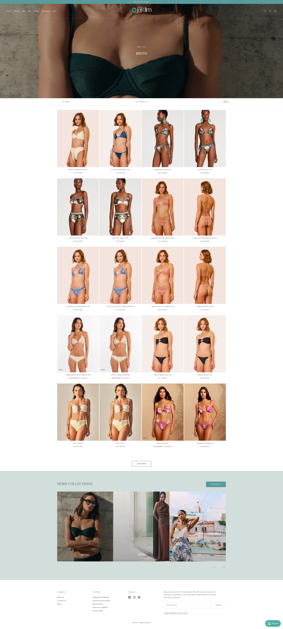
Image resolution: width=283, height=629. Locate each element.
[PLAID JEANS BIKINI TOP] (120, 138)
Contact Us (61, 601)
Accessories (46, 11)
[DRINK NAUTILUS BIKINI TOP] (163, 275)
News (59, 604)
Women (17, 11)
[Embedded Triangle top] (205, 412)
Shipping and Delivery (101, 597)
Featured (66, 102)
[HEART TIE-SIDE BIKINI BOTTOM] (205, 207)
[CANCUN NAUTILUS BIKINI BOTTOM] (120, 275)
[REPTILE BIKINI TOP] (120, 207)
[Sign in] (270, 11)
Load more (141, 464)
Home (139, 47)
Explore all (216, 484)
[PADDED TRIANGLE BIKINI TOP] (163, 207)
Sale (54, 11)
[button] (265, 11)
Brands (36, 11)
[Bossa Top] (120, 412)
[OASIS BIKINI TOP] (205, 138)
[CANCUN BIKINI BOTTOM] (120, 343)
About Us (60, 597)
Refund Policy (98, 604)
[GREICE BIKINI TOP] (205, 343)
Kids (29, 11)
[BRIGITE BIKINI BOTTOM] (78, 138)
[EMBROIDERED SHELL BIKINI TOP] (78, 343)
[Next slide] (223, 567)
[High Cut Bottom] (163, 412)
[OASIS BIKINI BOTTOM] (163, 138)
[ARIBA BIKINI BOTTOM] (205, 275)
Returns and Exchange (101, 601)
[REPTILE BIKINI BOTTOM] (78, 207)
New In (8, 11)
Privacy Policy (98, 611)
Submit (218, 605)
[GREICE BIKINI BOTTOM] (163, 343)
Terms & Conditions (100, 607)
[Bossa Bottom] (78, 412)
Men (23, 11)
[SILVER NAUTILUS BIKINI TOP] (78, 275)
